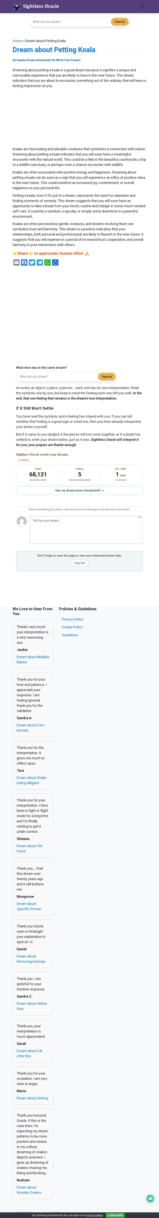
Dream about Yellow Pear (32, 1006)
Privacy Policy (72, 619)
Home (17, 41)
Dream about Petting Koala (54, 50)
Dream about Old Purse (29, 848)
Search (120, 21)
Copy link (79, 563)
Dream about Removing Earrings (31, 958)
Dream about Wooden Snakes (29, 1190)
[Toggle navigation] (141, 6)
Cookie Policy (72, 627)
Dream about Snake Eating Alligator (32, 780)
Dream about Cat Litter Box (29, 1053)
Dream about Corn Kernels (30, 727)
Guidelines (70, 635)
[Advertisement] (79, 118)
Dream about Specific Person (29, 906)
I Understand (115, 1215)
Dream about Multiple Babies (33, 659)
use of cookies (95, 1215)
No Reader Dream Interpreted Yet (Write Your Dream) (46, 60)
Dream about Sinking (32, 1098)
